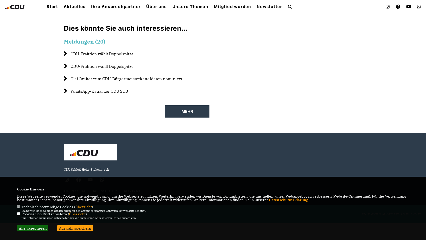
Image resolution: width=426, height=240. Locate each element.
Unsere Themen (190, 7)
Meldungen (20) (84, 41)
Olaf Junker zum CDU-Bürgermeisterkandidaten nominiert (126, 78)
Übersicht (83, 207)
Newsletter (269, 7)
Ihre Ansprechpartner (116, 7)
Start (52, 7)
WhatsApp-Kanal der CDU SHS (99, 91)
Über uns (156, 7)
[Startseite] (90, 153)
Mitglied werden (232, 7)
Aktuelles (75, 7)
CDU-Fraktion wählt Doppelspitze (102, 53)
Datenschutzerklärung (288, 200)
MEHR (187, 111)
